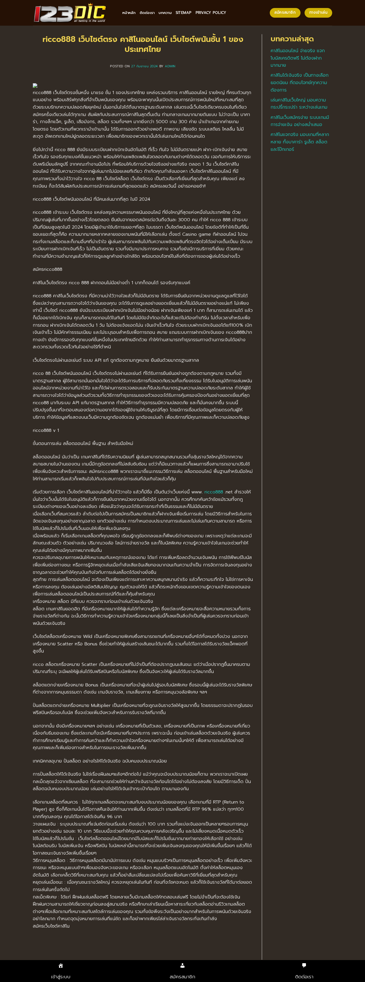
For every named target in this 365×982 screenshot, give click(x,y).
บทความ (165, 12)
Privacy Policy (211, 12)
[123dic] (73, 13)
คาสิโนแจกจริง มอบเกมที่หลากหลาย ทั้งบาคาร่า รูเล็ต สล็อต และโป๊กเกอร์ (300, 142)
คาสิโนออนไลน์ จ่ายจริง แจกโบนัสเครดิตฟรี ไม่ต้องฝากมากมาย (298, 58)
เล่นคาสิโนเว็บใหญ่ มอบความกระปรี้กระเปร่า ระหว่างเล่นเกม (299, 104)
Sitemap (184, 12)
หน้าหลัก (129, 12)
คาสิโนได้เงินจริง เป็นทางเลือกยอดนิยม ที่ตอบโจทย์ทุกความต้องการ (299, 82)
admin (170, 66)
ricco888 (213, 492)
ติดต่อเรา (147, 12)
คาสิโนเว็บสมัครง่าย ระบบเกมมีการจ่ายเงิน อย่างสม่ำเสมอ (300, 121)
